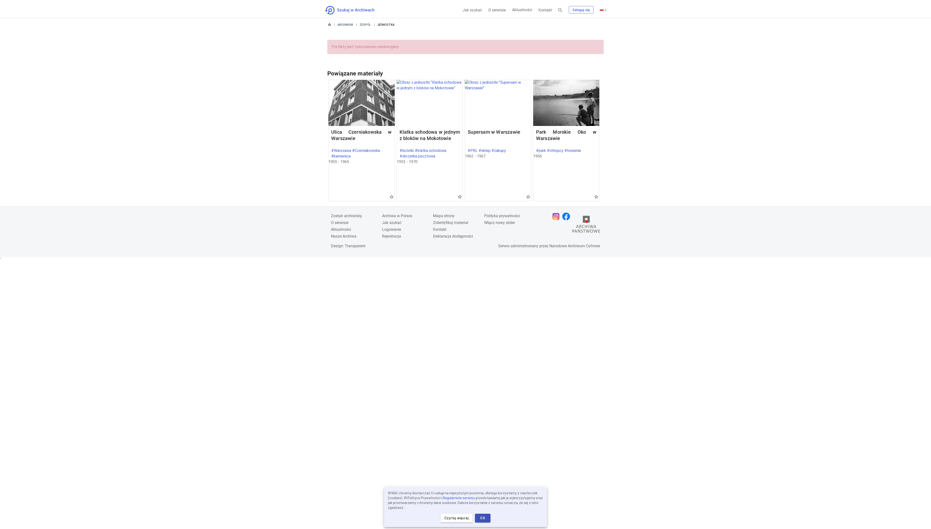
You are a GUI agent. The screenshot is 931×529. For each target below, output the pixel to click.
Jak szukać (472, 10)
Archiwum (345, 24)
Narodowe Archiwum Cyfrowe (574, 246)
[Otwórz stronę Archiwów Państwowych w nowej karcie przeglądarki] (586, 225)
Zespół (365, 24)
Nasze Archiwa (343, 236)
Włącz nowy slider (499, 222)
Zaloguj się (581, 10)
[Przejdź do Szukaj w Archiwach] (354, 10)
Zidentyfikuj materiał (450, 222)
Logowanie (391, 229)
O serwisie (497, 10)
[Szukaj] (560, 10)
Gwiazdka (391, 196)
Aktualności (522, 10)
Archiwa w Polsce (397, 216)
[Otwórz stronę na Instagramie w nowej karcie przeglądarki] (557, 216)
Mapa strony (444, 216)
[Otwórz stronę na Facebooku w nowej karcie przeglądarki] (567, 216)
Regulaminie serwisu (459, 498)
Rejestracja (391, 236)
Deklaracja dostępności (453, 236)
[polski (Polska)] (603, 10)
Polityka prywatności (502, 216)
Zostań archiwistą (346, 216)
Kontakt (545, 10)
